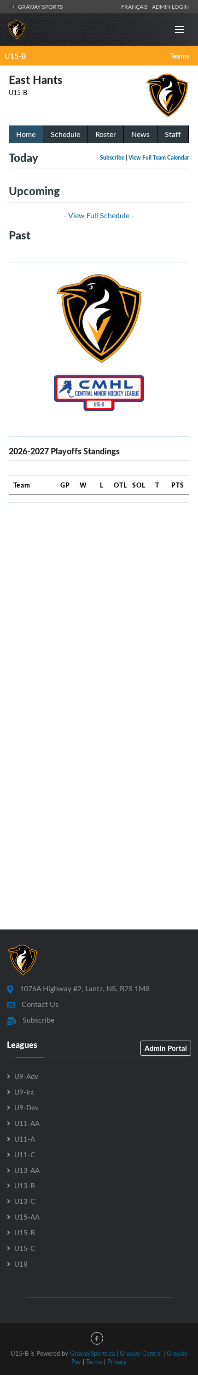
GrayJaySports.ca (92, 1353)
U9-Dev (26, 1107)
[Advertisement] (99, 609)
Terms (94, 1361)
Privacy (117, 1361)
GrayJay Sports (40, 6)
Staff (173, 134)
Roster (105, 134)
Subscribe (112, 157)
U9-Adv (26, 1076)
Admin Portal (166, 1048)
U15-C (24, 1248)
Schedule (65, 134)
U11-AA (27, 1123)
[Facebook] (97, 1338)
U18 (21, 1263)
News (140, 134)
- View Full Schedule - (99, 215)
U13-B (24, 1185)
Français (136, 6)
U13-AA (27, 1170)
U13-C (24, 1201)
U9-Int (24, 1091)
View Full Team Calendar (158, 157)
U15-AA (27, 1216)
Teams (180, 56)
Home (25, 134)
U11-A (24, 1138)
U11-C (24, 1154)
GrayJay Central (141, 1353)
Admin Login (170, 6)
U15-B (15, 56)
